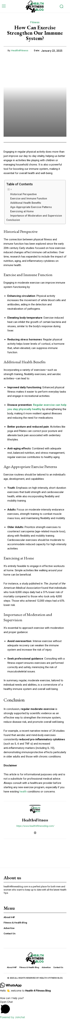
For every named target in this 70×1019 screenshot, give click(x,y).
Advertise (9, 928)
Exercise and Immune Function (28, 198)
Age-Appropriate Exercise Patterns (31, 207)
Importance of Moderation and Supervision (36, 215)
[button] (35, 1007)
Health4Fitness (19, 50)
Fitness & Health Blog (15, 922)
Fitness (35, 22)
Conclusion (13, 220)
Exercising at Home (22, 211)
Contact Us (9, 933)
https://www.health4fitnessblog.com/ (35, 826)
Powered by (12, 1017)
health (23, 791)
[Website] (35, 832)
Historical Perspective (23, 194)
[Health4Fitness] (35, 810)
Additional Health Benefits (25, 202)
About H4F (9, 917)
